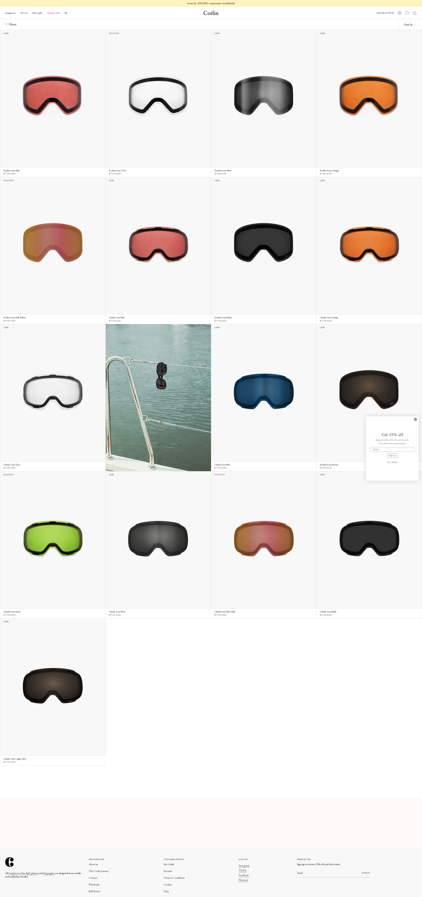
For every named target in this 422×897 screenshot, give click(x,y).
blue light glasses (29, 873)
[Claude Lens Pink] (158, 245)
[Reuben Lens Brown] (369, 392)
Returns (168, 871)
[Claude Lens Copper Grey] (53, 686)
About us (93, 864)
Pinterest (243, 880)
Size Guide (169, 864)
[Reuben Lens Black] (263, 245)
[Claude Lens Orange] (369, 245)
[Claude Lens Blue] (263, 392)
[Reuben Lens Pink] (53, 98)
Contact (93, 878)
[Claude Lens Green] (53, 539)
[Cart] (415, 13)
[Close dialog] (415, 419)
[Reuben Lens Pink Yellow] (53, 245)
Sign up (392, 455)
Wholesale (94, 884)
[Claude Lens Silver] (158, 539)
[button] (10, 13)
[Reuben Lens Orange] (369, 98)
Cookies (168, 884)
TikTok (242, 870)
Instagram (244, 865)
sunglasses (14, 873)
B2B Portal (94, 891)
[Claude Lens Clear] (53, 392)
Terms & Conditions (174, 878)
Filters (12, 24)
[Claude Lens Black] (369, 539)
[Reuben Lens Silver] (263, 98)
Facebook (244, 875)
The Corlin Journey (99, 871)
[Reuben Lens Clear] (158, 98)
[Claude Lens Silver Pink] (263, 539)
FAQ (166, 891)
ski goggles (49, 873)
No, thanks (392, 462)
